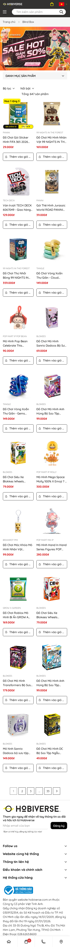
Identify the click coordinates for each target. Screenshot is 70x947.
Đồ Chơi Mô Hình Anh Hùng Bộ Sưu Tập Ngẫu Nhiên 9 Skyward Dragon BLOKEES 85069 (51, 683)
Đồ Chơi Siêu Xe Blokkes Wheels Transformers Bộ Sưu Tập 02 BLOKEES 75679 (18, 479)
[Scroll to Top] (60, 918)
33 (47, 791)
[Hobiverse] (13, 4)
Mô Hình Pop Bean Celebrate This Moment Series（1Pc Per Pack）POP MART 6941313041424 (17, 343)
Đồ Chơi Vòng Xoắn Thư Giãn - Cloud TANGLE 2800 (49, 275)
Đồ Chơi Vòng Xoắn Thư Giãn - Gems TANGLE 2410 (16, 411)
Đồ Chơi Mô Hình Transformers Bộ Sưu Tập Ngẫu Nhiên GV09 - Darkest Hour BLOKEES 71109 (17, 683)
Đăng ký (58, 826)
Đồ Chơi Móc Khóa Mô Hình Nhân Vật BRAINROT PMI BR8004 (17, 547)
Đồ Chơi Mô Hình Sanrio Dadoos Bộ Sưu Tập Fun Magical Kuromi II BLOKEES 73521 (51, 343)
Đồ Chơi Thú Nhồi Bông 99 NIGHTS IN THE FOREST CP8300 (17, 275)
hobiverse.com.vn (40, 899)
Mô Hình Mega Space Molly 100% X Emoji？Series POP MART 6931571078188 (50, 479)
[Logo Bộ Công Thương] (35, 890)
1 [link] (13, 791)
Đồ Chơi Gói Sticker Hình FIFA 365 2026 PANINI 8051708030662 (18, 140)
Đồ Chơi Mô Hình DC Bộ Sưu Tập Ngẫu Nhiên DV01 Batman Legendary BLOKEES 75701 (50, 751)
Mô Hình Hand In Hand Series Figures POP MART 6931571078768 (51, 547)
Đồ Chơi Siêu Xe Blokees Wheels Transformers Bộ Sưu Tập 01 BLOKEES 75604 (51, 615)
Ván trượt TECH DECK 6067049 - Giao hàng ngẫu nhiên (17, 208)
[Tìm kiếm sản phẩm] (61, 12)
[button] (52, 4)
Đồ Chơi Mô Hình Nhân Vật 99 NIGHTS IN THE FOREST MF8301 (51, 140)
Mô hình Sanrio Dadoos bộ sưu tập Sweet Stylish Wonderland (16, 751)
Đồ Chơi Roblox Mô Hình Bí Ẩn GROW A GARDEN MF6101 (15, 615)
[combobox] (39, 12)
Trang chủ (9, 22)
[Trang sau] (56, 791)
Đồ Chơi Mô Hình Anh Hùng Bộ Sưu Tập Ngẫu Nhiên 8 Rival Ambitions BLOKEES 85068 (50, 411)
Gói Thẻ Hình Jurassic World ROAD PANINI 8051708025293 (50, 208)
